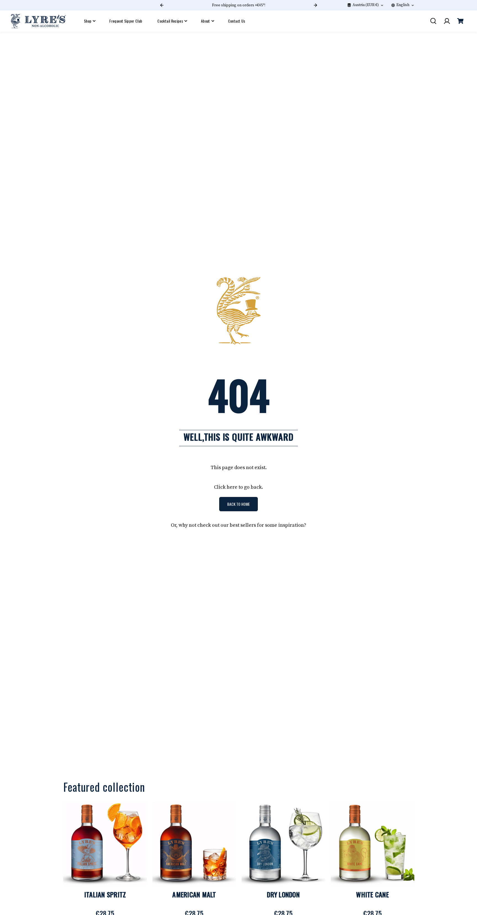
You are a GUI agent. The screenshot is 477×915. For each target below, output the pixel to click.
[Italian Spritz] (105, 843)
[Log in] (447, 21)
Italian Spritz (105, 894)
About (205, 21)
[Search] (433, 21)
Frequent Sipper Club (125, 21)
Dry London (283, 894)
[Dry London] (283, 843)
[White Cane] (372, 843)
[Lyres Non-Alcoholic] (38, 21)
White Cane (372, 894)
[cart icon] (460, 21)
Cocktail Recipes (170, 21)
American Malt (194, 894)
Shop (87, 21)
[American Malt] (194, 843)
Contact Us (236, 21)
